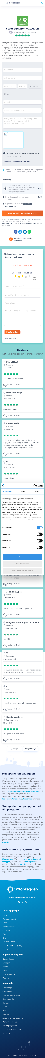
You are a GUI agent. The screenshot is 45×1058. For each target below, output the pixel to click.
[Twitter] (20, 232)
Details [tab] (22, 491)
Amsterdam (17, 799)
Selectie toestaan (22, 564)
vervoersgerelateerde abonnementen (23, 791)
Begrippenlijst (8, 999)
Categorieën (8, 992)
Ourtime (6, 930)
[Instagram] (26, 902)
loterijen (23, 864)
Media (5, 967)
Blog (4, 1011)
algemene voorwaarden (27, 223)
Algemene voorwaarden (13, 1018)
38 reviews (17, 32)
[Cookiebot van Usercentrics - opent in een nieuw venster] (33, 485)
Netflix (5, 923)
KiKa (4, 938)
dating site (30, 862)
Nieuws (6, 1014)
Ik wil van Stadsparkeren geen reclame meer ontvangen (22, 154)
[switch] (40, 534)
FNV (4, 934)
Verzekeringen (9, 974)
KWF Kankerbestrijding (12, 946)
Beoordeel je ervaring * (22, 273)
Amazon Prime (9, 942)
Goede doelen (8, 959)
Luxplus (6, 915)
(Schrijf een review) (29, 32)
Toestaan (22, 557)
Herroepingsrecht (10, 1026)
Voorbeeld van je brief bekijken (16, 161)
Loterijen (6, 963)
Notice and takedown (12, 1029)
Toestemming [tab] (8, 491)
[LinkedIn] (25, 232)
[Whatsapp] (29, 232)
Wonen (6, 978)
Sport (5, 970)
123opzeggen (7, 859)
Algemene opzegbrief (18, 897)
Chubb (5, 949)
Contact (32, 897)
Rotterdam (6, 799)
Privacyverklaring (8, 223)
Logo (5, 1007)
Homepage (7, 988)
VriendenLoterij (9, 927)
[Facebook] (15, 232)
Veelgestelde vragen (11, 995)
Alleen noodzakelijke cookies (22, 571)
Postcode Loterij (9, 919)
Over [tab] (37, 491)
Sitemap (6, 1033)
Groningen (27, 799)
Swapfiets (6, 842)
